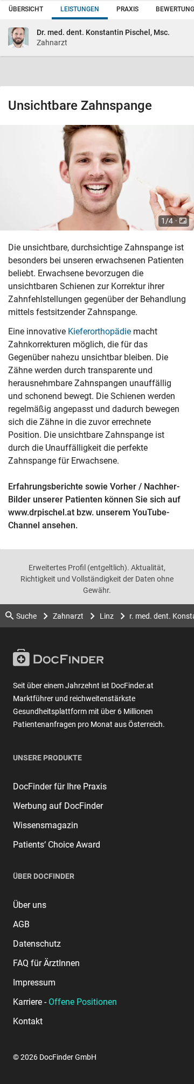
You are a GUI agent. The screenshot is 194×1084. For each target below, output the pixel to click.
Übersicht (26, 9)
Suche (26, 616)
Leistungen (79, 9)
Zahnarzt (68, 616)
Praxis (127, 9)
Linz (107, 616)
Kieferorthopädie (99, 331)
